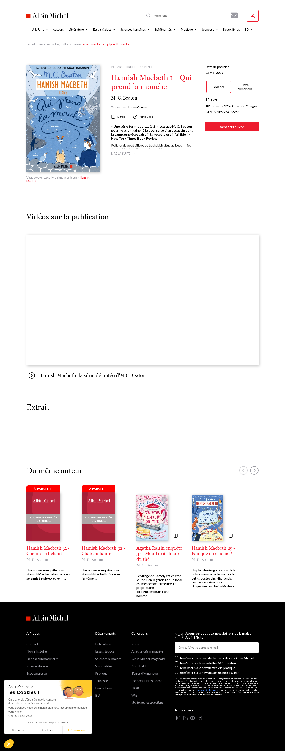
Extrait (121, 116)
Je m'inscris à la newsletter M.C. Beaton (208, 663)
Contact (32, 644)
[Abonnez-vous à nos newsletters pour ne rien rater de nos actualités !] (233, 15)
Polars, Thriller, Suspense (66, 44)
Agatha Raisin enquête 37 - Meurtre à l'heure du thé (159, 554)
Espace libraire (37, 666)
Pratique (101, 673)
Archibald (138, 666)
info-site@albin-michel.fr (209, 690)
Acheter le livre (232, 127)
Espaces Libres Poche (146, 681)
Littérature (44, 44)
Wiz (134, 695)
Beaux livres (103, 688)
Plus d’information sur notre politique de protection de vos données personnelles (217, 693)
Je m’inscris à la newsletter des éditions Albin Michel (217, 658)
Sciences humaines (108, 659)
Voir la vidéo (146, 116)
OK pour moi (77, 730)
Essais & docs (104, 651)
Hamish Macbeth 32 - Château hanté (103, 551)
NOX (135, 688)
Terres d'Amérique (144, 673)
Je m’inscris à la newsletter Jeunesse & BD (209, 672)
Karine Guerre (137, 107)
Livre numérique (245, 87)
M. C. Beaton (124, 98)
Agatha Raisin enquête (147, 651)
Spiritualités (103, 666)
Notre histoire (36, 651)
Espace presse (36, 673)
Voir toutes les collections (147, 702)
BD (97, 695)
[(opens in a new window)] (178, 718)
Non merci (18, 730)
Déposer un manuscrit (42, 659)
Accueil (30, 44)
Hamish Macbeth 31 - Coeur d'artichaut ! (47, 551)
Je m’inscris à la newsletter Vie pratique (207, 668)
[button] (9, 744)
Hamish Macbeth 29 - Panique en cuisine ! (213, 551)
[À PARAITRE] (43, 516)
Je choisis (48, 730)
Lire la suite (121, 153)
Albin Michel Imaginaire (148, 659)
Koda (135, 644)
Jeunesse (101, 681)
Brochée (219, 87)
